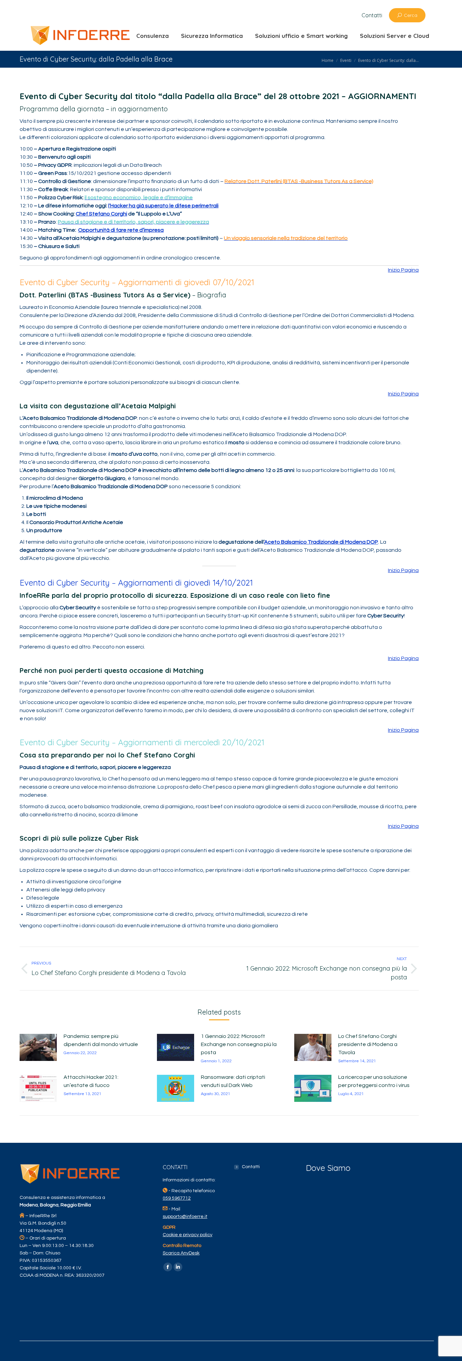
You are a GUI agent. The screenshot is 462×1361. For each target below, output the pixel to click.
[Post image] (38, 1047)
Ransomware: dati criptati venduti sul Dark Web (233, 1081)
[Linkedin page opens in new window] (178, 1267)
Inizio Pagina (403, 270)
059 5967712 (177, 1198)
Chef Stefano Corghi (101, 214)
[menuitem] (372, 15)
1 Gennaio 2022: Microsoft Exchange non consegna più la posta (239, 1044)
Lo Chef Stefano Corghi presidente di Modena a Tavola (367, 1044)
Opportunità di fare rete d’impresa (121, 230)
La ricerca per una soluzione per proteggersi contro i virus (374, 1081)
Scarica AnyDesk (181, 1253)
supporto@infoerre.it (185, 1216)
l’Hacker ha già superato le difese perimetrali (163, 205)
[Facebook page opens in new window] (167, 1267)
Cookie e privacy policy (187, 1234)
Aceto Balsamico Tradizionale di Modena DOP (321, 542)
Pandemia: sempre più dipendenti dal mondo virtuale (101, 1040)
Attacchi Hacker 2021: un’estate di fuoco (91, 1081)
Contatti (251, 1166)
